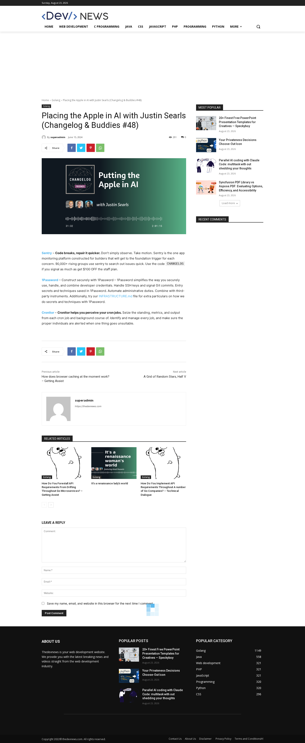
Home (45, 100)
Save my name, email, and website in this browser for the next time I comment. (100, 603)
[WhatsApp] (100, 148)
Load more (228, 203)
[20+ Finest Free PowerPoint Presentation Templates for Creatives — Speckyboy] (206, 123)
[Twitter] (81, 148)
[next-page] (51, 505)
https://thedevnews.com (88, 406)
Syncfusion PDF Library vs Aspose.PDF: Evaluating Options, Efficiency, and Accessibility (241, 186)
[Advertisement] (152, 63)
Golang (56, 100)
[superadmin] (44, 137)
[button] (258, 27)
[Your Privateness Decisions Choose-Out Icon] (206, 145)
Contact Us (175, 739)
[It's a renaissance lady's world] (114, 463)
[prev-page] (44, 505)
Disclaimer (205, 739)
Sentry (47, 253)
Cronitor (48, 313)
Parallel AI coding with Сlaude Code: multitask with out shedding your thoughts (239, 164)
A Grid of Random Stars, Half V (165, 376)
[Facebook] (71, 148)
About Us (190, 739)
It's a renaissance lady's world (109, 483)
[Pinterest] (91, 148)
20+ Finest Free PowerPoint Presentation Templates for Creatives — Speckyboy (237, 122)
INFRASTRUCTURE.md (115, 296)
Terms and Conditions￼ (249, 739)
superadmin (57, 137)
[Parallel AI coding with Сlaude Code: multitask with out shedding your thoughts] (206, 165)
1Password (50, 280)
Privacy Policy (223, 739)
